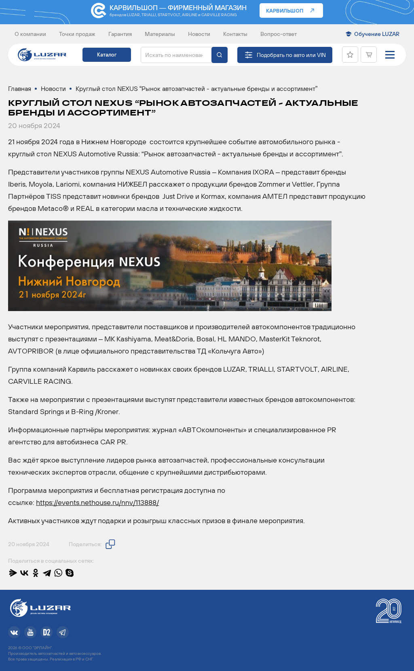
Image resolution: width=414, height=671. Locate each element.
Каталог (106, 55)
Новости (199, 34)
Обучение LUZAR (376, 34)
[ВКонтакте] (24, 573)
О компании (30, 34)
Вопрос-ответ (278, 34)
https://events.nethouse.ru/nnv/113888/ (97, 502)
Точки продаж (77, 34)
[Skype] (69, 573)
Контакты (235, 34)
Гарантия (120, 34)
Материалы (160, 34)
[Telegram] (47, 573)
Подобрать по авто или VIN (291, 55)
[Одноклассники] (35, 573)
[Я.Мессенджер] (13, 573)
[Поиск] (219, 55)
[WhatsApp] (58, 573)
